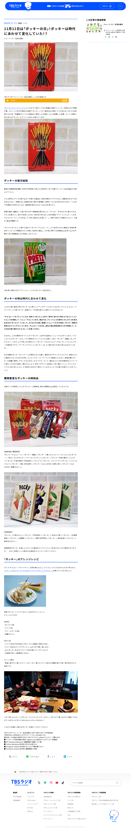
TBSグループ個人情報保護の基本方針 (104, 800)
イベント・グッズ (32, 804)
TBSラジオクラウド (29, 737)
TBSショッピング (49, 808)
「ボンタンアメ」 (10, 108)
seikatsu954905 (19, 746)
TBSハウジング (48, 804)
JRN (68, 815)
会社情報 (46, 797)
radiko (40, 735)
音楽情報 (70, 804)
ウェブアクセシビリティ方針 (52, 815)
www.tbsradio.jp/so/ (16, 742)
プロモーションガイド (50, 800)
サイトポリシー (48, 811)
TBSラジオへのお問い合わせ (76, 819)
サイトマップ (47, 819)
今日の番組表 (17, 797)
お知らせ (30, 811)
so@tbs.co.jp (31, 739)
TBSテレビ (95, 797)
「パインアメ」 (21, 108)
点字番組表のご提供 (73, 811)
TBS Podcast (31, 800)
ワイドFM (70, 800)
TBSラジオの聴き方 (73, 797)
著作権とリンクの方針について (102, 804)
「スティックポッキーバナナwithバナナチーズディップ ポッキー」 (28, 571)
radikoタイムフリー (45, 737)
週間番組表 (16, 800)
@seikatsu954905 (18, 744)
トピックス (30, 797)
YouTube (30, 808)
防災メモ (70, 808)
